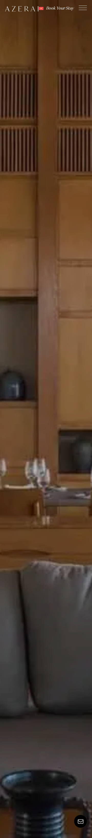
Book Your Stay (60, 8)
